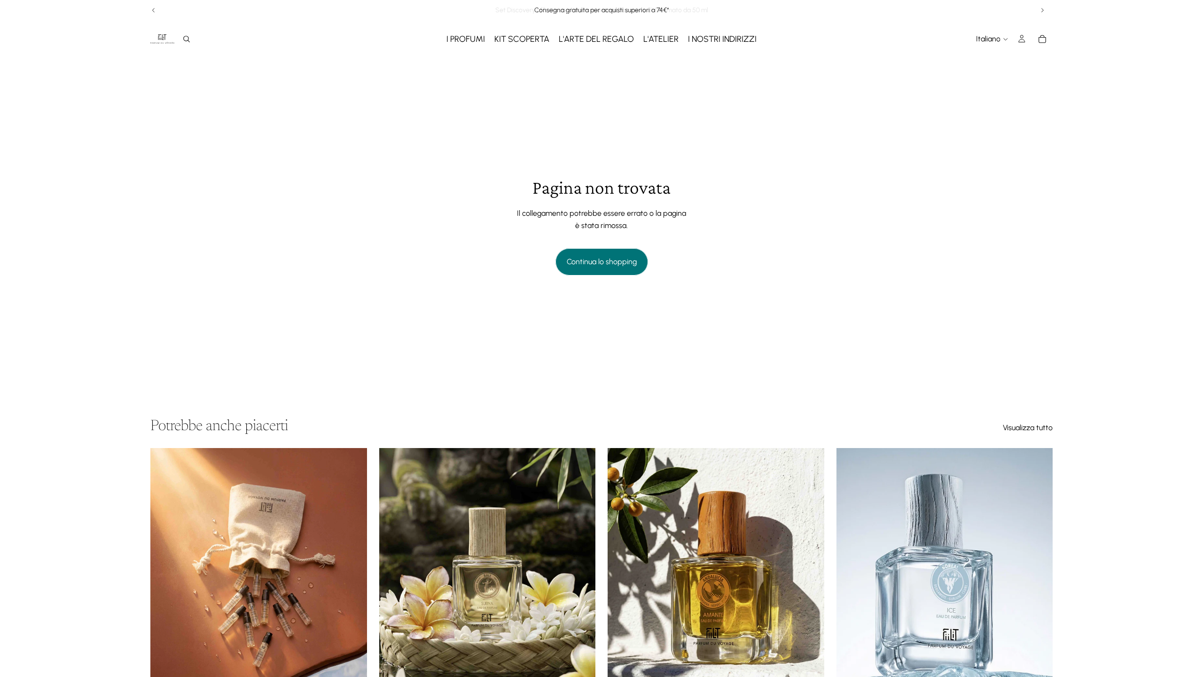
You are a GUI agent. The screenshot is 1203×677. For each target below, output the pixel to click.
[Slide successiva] (1042, 10)
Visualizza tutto (1028, 427)
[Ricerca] (186, 39)
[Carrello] (1042, 39)
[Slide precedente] (153, 10)
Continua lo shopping (602, 261)
